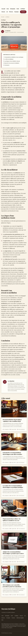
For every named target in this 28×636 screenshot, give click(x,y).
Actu (8, 8)
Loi (7, 11)
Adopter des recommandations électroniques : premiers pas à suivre (13, 552)
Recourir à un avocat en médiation (11, 63)
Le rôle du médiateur (8, 59)
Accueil (3, 8)
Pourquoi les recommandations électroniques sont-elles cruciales (12, 453)
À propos (16, 11)
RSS (2, 619)
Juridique (22, 8)
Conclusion (6, 65)
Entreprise (12, 8)
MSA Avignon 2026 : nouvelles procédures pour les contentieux (12, 585)
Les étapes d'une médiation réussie (12, 61)
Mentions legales (20, 617)
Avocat (3, 11)
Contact (23, 11)
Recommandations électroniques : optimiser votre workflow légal (12, 420)
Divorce (11, 11)
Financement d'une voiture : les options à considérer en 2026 (12, 519)
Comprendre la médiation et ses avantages (13, 57)
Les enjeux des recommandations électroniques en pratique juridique (13, 486)
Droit (18, 8)
